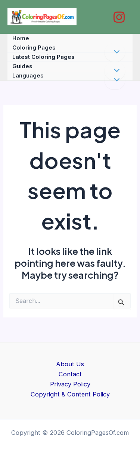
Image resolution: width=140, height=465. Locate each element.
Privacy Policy (70, 384)
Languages (28, 75)
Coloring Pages (34, 47)
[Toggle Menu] (115, 80)
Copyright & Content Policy (70, 394)
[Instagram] (119, 17)
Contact (70, 374)
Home (20, 38)
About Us (70, 364)
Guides (22, 66)
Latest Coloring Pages (43, 56)
